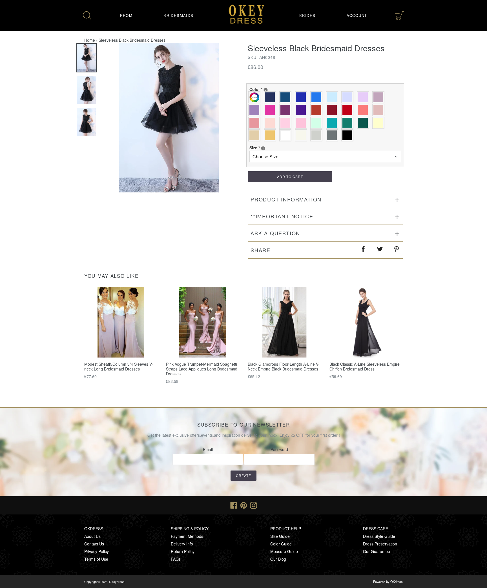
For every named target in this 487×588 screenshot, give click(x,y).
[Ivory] (302, 135)
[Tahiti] (255, 110)
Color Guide (281, 544)
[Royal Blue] (302, 97)
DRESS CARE (375, 528)
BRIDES (307, 15)
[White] (286, 135)
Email (208, 449)
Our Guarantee (376, 551)
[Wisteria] (379, 97)
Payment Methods (187, 536)
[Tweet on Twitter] (380, 250)
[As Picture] (255, 97)
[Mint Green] (317, 123)
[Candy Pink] (302, 123)
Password (279, 449)
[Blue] (317, 97)
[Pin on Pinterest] (397, 250)
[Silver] (317, 135)
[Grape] (286, 110)
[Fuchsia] (271, 110)
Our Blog (278, 559)
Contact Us (94, 544)
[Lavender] (348, 97)
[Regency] (302, 110)
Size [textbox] (267, 147)
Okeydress (117, 581)
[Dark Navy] (271, 97)
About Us (92, 536)
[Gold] (271, 135)
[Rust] (317, 110)
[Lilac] (364, 97)
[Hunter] (348, 123)
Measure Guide (284, 551)
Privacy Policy (96, 551)
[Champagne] (255, 135)
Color (267, 89)
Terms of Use (96, 559)
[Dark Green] (364, 123)
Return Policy (182, 551)
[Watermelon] (364, 110)
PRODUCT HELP (285, 528)
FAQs (176, 559)
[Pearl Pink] (271, 123)
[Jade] (333, 123)
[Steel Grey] (333, 135)
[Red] (348, 110)
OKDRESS (93, 528)
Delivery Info (182, 544)
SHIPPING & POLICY (190, 528)
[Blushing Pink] (286, 123)
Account (357, 15)
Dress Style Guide (379, 536)
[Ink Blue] (286, 97)
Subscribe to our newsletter (243, 424)
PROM (126, 15)
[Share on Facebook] (363, 250)
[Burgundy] (333, 110)
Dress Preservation (380, 544)
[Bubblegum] (255, 123)
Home (89, 40)
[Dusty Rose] (379, 110)
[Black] (348, 135)
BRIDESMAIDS (178, 15)
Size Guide (280, 536)
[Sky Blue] (333, 97)
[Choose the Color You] (266, 90)
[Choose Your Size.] (263, 148)
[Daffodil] (379, 123)
